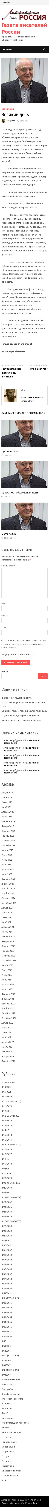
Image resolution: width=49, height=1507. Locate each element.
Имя (4, 603)
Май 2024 (6, 922)
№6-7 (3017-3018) (10, 1355)
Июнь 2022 (6, 1032)
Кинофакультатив (10, 1393)
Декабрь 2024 (8, 888)
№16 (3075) (7, 1139)
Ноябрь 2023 (7, 950)
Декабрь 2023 (8, 946)
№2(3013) (6, 1173)
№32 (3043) (7, 1254)
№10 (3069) (7, 1096)
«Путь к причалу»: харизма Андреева (20, 715)
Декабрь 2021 (8, 1061)
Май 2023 (6, 979)
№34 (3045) (7, 1264)
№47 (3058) (7, 1336)
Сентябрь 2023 (8, 960)
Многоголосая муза (11, 1432)
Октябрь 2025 (8, 840)
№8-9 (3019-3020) (10, 1369)
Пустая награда (9, 451)
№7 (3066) (6, 1360)
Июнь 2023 (6, 974)
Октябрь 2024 (8, 898)
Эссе (3, 1480)
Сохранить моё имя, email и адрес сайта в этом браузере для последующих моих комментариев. (23, 644)
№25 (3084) (7, 1216)
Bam (35, 1503)
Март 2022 (6, 1046)
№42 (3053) (7, 1312)
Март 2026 (6, 816)
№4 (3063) (6, 1293)
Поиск (4, 671)
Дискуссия (6, 1384)
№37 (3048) (7, 1278)
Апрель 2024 (7, 926)
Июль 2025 (6, 854)
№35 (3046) (7, 1269)
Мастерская (7, 1417)
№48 (3, 1341)
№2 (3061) (6, 1168)
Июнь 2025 (6, 859)
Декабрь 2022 (8, 1003)
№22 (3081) (7, 1192)
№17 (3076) (7, 1149)
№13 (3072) (7, 1120)
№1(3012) (6, 1091)
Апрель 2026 (7, 811)
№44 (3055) (7, 1321)
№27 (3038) (7, 1226)
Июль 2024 (6, 912)
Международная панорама (15, 1422)
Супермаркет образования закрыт (19, 492)
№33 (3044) (7, 1259)
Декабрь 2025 (8, 830)
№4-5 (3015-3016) (10, 1297)
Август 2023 (7, 965)
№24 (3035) (7, 1206)
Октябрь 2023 (8, 955)
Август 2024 (7, 907)
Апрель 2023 (7, 984)
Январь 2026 (7, 826)
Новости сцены (9, 1441)
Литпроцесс (7, 1408)
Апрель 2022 (7, 1041)
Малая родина (8, 533)
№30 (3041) (7, 1245)
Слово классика (9, 1475)
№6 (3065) (6, 1350)
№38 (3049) (7, 1283)
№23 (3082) (7, 1202)
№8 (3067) (6, 1365)
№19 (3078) (7, 1163)
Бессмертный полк (11, 1379)
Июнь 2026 (6, 802)
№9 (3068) (6, 1374)
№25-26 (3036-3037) (11, 1221)
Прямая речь (7, 1465)
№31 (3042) (7, 1250)
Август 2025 (7, 850)
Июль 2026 (6, 797)
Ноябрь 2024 (7, 893)
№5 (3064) (6, 1345)
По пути (5, 1456)
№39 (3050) (7, 1288)
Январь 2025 (7, 883)
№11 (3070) (7, 1106)
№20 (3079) (7, 1178)
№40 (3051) (7, 1302)
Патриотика (7, 1451)
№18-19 (5, 1158)
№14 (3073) (7, 1125)
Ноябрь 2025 (7, 835)
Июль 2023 (6, 970)
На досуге (6, 1437)
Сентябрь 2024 (8, 902)
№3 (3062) (6, 1240)
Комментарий (9, 566)
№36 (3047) (7, 1274)
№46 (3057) (7, 1331)
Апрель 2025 (7, 869)
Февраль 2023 (8, 994)
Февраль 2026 (8, 821)
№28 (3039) (7, 1230)
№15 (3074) (7, 1134)
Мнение (5, 1427)
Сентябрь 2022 (8, 1018)
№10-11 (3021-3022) (11, 1101)
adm (14, 121)
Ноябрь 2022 (7, 1008)
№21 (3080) (7, 1187)
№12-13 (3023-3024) (11, 1115)
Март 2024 (6, 931)
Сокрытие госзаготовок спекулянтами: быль (24, 710)
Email (4, 615)
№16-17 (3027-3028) (11, 1144)
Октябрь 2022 (8, 1013)
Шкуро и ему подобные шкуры (16, 697)
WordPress (26, 1503)
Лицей (4, 1413)
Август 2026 (7, 792)
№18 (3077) (7, 1154)
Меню (9, 49)
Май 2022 (6, 1037)
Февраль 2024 (8, 936)
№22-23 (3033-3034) (11, 1197)
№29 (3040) (7, 1235)
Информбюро (8, 1389)
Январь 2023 (7, 998)
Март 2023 (6, 989)
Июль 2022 (6, 1027)
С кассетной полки (11, 1470)
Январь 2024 (7, 941)
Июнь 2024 (6, 917)
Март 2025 (6, 874)
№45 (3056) (7, 1326)
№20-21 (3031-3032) (11, 1182)
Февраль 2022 (8, 1051)
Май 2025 (6, 864)
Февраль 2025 (8, 878)
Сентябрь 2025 (8, 845)
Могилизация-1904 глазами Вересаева (21, 720)
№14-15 (5, 1130)
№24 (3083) (7, 1211)
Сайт (3, 628)
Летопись (6, 1403)
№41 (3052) (7, 1307)
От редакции (7, 109)
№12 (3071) (7, 1110)
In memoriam (8, 1082)
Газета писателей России (24, 28)
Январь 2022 (7, 1056)
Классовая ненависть (12, 1398)
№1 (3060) (6, 1086)
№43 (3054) (7, 1317)
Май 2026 (6, 806)
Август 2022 (7, 1022)
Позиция (6, 1461)
